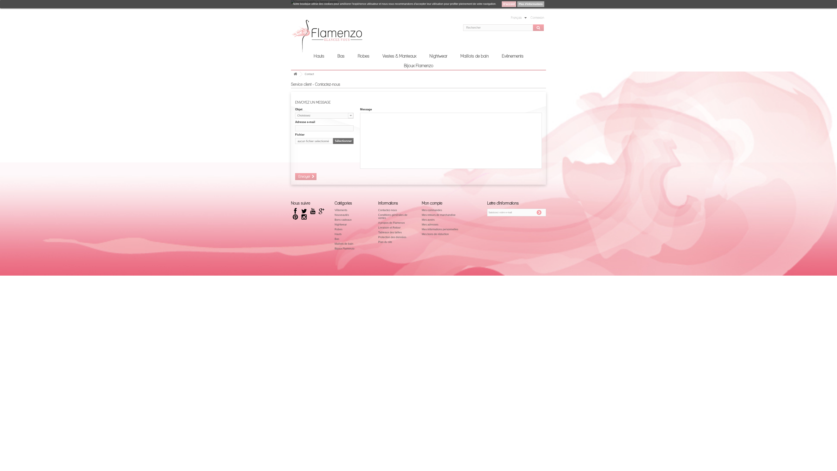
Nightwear (438, 56)
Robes (363, 56)
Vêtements (341, 210)
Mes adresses (430, 224)
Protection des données (392, 237)
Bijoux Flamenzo (418, 66)
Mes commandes (432, 210)
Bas (341, 56)
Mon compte (432, 203)
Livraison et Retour (389, 227)
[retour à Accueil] (295, 74)
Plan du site (385, 242)
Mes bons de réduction (435, 234)
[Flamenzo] (331, 37)
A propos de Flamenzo (391, 222)
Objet (298, 109)
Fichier (300, 134)
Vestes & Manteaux (399, 56)
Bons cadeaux (343, 219)
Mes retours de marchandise (439, 215)
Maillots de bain (474, 56)
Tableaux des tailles (390, 232)
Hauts (319, 56)
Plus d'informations (531, 4)
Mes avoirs (428, 219)
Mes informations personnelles (440, 229)
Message (366, 109)
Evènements (513, 56)
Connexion (537, 17)
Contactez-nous (387, 210)
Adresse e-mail (305, 122)
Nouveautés (342, 215)
